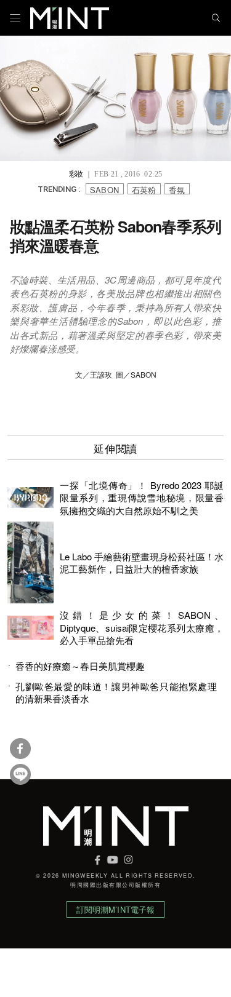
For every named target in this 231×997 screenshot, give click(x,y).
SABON (105, 189)
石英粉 (144, 189)
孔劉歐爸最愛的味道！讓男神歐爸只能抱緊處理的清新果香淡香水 (116, 692)
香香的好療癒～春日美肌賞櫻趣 (80, 666)
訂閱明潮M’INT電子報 (115, 909)
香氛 (177, 189)
